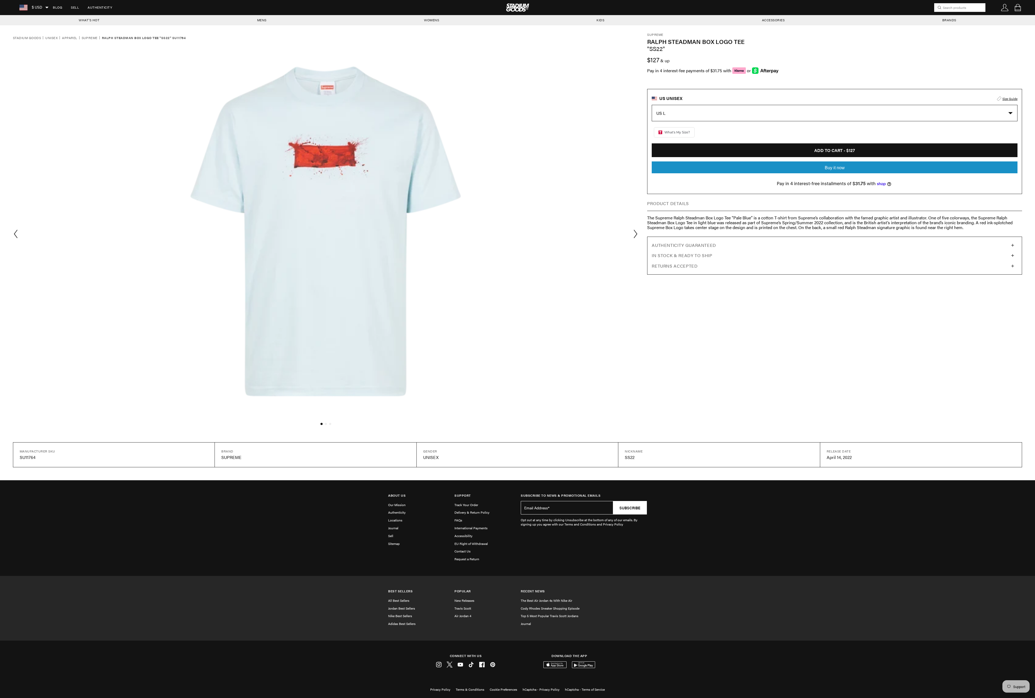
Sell (75, 7)
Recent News (533, 591)
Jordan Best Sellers (401, 608)
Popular (462, 591)
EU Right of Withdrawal (471, 543)
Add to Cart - (834, 150)
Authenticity (100, 7)
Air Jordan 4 (462, 615)
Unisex (51, 38)
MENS (262, 20)
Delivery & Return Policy (471, 512)
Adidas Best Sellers (402, 623)
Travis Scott (462, 608)
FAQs (458, 520)
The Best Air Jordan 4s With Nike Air (546, 600)
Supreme (90, 38)
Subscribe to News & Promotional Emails (561, 495)
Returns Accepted (675, 266)
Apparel (69, 38)
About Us (397, 495)
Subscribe (629, 507)
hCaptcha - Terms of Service (585, 689)
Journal (393, 528)
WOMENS (431, 20)
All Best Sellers (398, 600)
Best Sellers (400, 591)
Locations (395, 520)
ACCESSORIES (773, 20)
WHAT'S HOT (89, 20)
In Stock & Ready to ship (682, 255)
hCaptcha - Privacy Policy (541, 689)
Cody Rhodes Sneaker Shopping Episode (550, 608)
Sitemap (394, 543)
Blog (57, 7)
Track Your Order (466, 504)
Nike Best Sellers (400, 615)
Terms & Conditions (470, 689)
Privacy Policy (440, 689)
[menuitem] (58, 7)
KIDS (600, 20)
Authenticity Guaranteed (684, 245)
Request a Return (466, 559)
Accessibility (463, 535)
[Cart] (1017, 7)
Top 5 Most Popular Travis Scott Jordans (549, 615)
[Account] (1004, 7)
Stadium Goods (27, 38)
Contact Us (462, 551)
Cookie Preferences (503, 689)
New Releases (464, 600)
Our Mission (397, 504)
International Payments (471, 528)
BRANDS (949, 20)
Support (462, 495)
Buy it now (835, 167)
